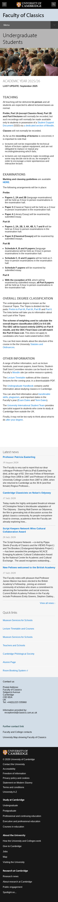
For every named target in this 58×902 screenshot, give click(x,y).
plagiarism (14, 397)
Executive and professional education (21, 821)
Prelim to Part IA (17, 309)
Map (5, 857)
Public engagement (12, 887)
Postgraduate (9, 811)
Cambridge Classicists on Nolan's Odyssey (27, 492)
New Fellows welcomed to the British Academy (29, 567)
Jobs (5, 851)
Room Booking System (14, 670)
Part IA (29, 309)
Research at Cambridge (15, 870)
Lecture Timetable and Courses (18, 628)
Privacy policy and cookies (16, 778)
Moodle (16, 372)
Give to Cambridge (12, 846)
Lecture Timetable (16, 377)
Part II (49, 309)
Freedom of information (14, 773)
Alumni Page (9, 662)
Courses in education (13, 826)
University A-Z (10, 792)
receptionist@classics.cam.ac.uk (21, 712)
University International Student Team (26, 405)
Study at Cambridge (13, 799)
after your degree (14, 420)
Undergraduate (10, 805)
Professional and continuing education (22, 816)
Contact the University (14, 764)
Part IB (37, 309)
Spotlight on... (9, 892)
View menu (4, 4)
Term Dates (41, 400)
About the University (14, 835)
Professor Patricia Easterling (19, 457)
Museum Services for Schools (18, 620)
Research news (10, 876)
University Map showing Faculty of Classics (24, 737)
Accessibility (9, 769)
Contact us (8, 681)
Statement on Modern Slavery (17, 783)
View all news (47, 603)
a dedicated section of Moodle (39, 125)
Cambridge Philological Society (18, 654)
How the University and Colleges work (22, 841)
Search (53, 4)
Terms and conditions (13, 787)
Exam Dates (24, 400)
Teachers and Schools (14, 645)
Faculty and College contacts (17, 732)
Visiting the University (13, 862)
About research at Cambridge (17, 881)
